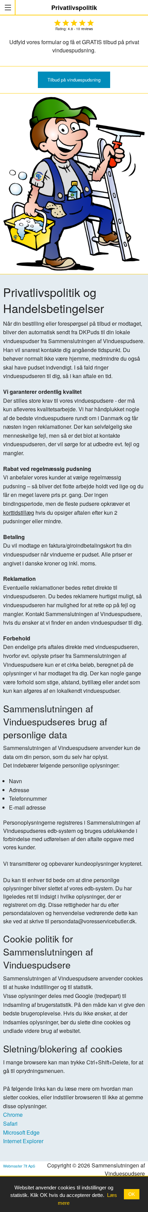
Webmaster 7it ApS (19, 1166)
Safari (10, 1123)
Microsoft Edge (21, 1132)
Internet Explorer (23, 1141)
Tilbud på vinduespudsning (74, 79)
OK (131, 1194)
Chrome (13, 1115)
